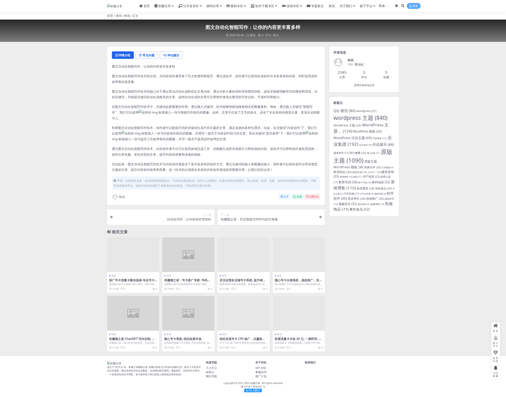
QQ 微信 (344, 110)
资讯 (332, 6)
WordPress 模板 (367, 131)
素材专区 (236, 6)
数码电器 (381, 182)
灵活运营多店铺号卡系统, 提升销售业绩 (243, 282)
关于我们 (346, 6)
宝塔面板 (387, 167)
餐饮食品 (359, 209)
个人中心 (211, 368)
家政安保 (359, 172)
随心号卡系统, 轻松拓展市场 (182, 339)
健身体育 (341, 153)
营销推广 (375, 198)
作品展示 (383, 144)
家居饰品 (342, 172)
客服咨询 (260, 372)
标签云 (210, 372)
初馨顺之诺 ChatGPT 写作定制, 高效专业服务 (132, 340)
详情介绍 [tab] (124, 55)
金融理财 (377, 204)
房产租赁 (371, 176)
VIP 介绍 (260, 368)
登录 (415, 6)
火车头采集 (367, 193)
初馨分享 (255, 383)
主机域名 (379, 138)
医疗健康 (357, 153)
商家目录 (372, 167)
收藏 (299, 196)
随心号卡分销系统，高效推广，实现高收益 (298, 282)
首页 (146, 6)
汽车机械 (351, 193)
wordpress (366, 111)
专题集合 (317, 6)
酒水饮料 (363, 204)
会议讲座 (365, 144)
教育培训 (348, 182)
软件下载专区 (264, 6)
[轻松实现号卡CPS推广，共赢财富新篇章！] (244, 313)
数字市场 (364, 182)
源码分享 (212, 6)
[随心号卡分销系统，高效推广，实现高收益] (299, 254)
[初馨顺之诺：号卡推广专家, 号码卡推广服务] (188, 254)
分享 (286, 196)
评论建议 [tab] (173, 55)
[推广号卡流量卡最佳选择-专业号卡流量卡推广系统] (133, 254)
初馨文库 (164, 6)
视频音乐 (348, 204)
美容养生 (356, 198)
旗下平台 (366, 6)
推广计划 (260, 376)
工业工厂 (374, 172)
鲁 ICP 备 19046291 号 (253, 386)
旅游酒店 (365, 188)
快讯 (127, 16)
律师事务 (346, 176)
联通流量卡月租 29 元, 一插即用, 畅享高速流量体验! (298, 340)
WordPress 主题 (347, 125)
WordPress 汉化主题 (352, 137)
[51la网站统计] (253, 390)
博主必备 (373, 152)
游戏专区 (293, 6)
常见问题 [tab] (149, 55)
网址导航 (211, 376)
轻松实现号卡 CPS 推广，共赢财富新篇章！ (242, 340)
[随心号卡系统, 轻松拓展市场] (188, 313)
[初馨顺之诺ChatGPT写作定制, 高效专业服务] (133, 313)
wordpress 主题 (360, 117)
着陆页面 (380, 193)
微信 (357, 176)
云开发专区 (191, 6)
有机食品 (383, 188)
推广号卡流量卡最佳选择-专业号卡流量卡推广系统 (132, 282)
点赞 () (314, 196)
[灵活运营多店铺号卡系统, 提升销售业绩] (244, 254)
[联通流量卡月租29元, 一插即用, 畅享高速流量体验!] (299, 313)
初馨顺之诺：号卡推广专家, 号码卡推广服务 (187, 282)
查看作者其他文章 (364, 85)
